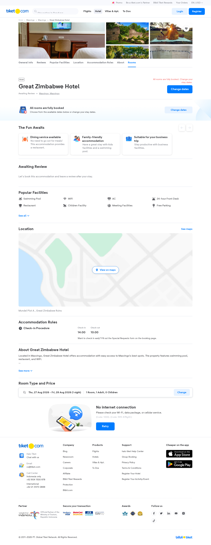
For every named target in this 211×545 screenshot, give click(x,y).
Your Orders (182, 2)
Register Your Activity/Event (135, 479)
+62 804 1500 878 (36, 479)
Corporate (68, 468)
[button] (105, 270)
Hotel (21, 20)
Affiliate (66, 473)
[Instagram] (183, 513)
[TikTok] (153, 520)
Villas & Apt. (98, 462)
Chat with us (33, 457)
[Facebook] (153, 513)
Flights (95, 451)
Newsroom (68, 457)
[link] (180, 11)
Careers (67, 462)
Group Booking (129, 457)
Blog (65, 451)
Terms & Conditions (131, 468)
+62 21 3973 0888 (36, 487)
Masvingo (30, 20)
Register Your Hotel (131, 473)
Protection (68, 484)
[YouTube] (176, 513)
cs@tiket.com (33, 467)
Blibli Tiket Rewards (162, 2)
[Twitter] (161, 513)
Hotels (95, 457)
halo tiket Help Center (132, 451)
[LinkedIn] (168, 513)
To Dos (95, 468)
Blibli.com (68, 490)
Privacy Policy (128, 462)
